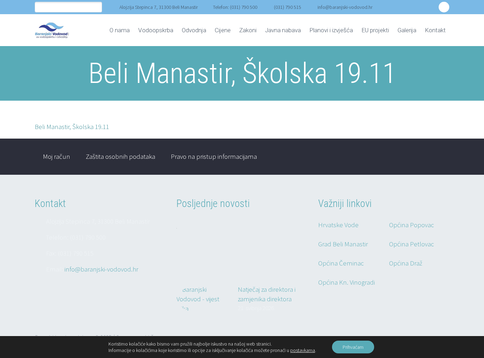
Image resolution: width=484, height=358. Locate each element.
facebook (444, 7)
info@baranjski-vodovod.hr (344, 7)
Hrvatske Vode (338, 224)
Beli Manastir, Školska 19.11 (72, 126)
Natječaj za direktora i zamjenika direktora (267, 294)
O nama (119, 30)
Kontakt (435, 30)
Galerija (407, 30)
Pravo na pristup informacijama (214, 156)
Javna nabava (283, 30)
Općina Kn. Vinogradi (346, 282)
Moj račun (56, 156)
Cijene (223, 30)
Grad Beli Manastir (343, 244)
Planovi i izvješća (331, 30)
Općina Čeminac (341, 263)
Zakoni (248, 30)
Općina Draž (405, 263)
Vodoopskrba (155, 30)
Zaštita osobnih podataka (120, 156)
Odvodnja (194, 30)
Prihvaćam (353, 347)
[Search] (96, 7)
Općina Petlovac (411, 244)
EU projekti (375, 30)
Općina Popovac (411, 224)
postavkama (302, 350)
